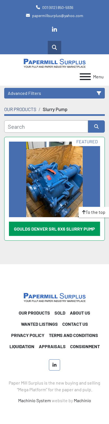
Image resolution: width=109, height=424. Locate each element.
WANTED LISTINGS (39, 324)
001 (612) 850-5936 (57, 7)
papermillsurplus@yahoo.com (57, 15)
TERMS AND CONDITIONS (73, 335)
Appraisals (52, 346)
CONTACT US (75, 324)
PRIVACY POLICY (27, 335)
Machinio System (34, 400)
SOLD (59, 312)
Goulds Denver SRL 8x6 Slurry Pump (54, 228)
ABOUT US (80, 312)
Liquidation (22, 346)
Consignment (85, 346)
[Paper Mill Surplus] (55, 296)
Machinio (82, 400)
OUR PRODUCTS (34, 312)
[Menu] (85, 76)
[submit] (96, 126)
